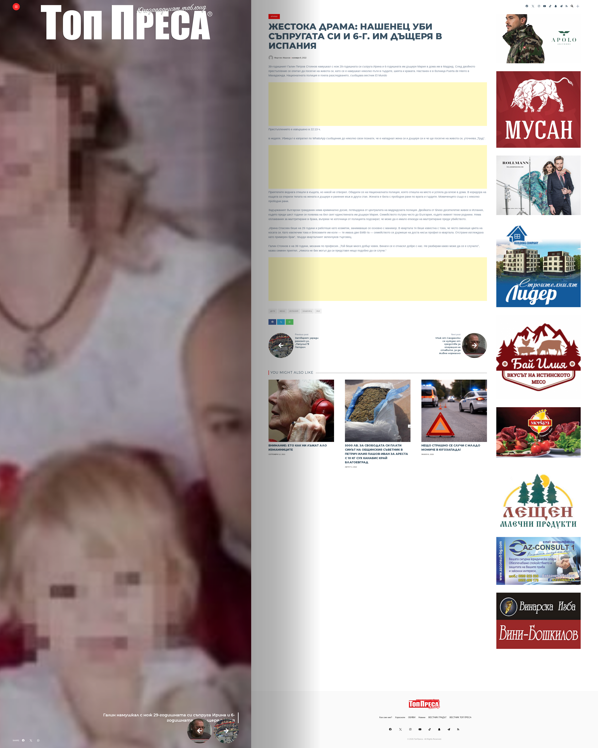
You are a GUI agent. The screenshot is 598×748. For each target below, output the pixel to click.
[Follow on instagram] (539, 6)
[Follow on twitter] (533, 6)
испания (294, 311)
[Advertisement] (377, 104)
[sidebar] (577, 6)
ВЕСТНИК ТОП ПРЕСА (460, 717)
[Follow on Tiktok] (550, 6)
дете (272, 311)
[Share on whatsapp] (289, 322)
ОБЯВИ (411, 717)
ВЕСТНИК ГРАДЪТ (437, 717)
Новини (421, 717)
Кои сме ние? (385, 717)
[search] (572, 6)
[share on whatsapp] (38, 740)
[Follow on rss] (567, 6)
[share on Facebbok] (23, 740)
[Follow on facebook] (527, 6)
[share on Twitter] (31, 740)
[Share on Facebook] (272, 322)
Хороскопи (400, 717)
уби (318, 311)
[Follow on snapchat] (555, 6)
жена (282, 311)
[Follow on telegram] (561, 6)
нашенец (307, 311)
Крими (274, 16)
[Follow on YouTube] (544, 6)
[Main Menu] (16, 7)
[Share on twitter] (281, 322)
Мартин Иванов (282, 58)
